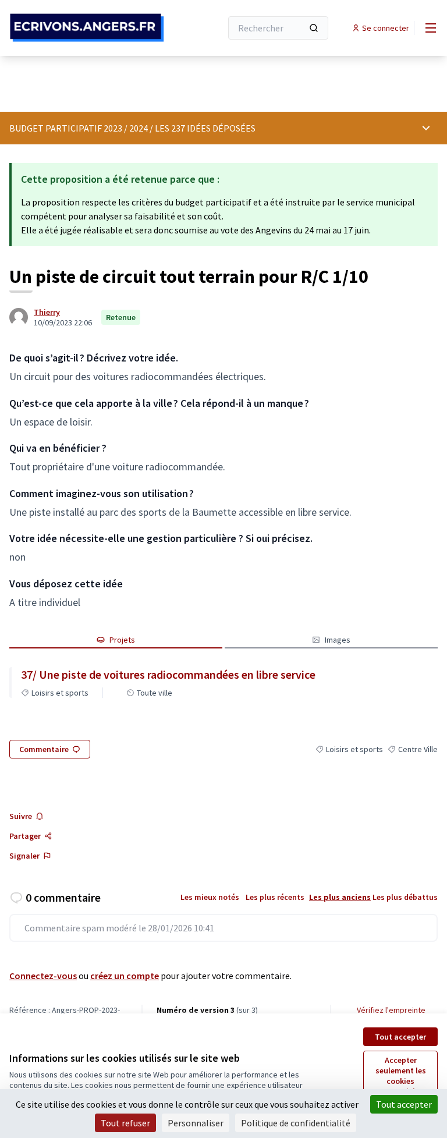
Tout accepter (400, 1036)
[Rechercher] (313, 28)
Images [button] (337, 639)
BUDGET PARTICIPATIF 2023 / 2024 (78, 128)
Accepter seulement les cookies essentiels (400, 1076)
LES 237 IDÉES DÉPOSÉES (205, 128)
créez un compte (124, 975)
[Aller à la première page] (86, 27)
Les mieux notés (209, 897)
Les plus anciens (340, 897)
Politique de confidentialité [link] (295, 1123)
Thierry (47, 312)
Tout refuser (125, 1123)
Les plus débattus (405, 897)
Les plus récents (275, 897)
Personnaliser (196, 1123)
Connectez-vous (43, 975)
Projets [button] (122, 639)
